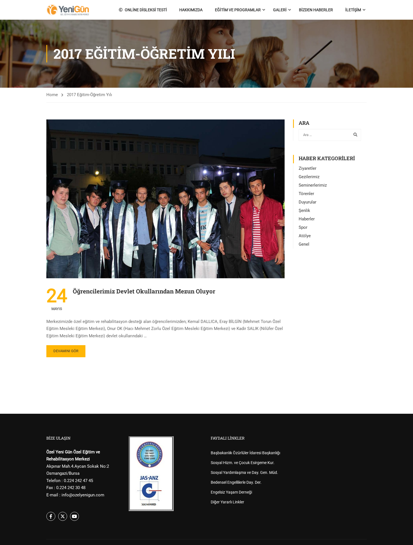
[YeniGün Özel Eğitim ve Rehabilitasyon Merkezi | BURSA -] (67, 10)
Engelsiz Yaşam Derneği (231, 492)
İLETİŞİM (353, 10)
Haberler (307, 218)
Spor (303, 227)
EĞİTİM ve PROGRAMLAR (238, 10)
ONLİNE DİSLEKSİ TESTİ (146, 10)
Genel (304, 244)
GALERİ (280, 10)
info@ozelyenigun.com (83, 494)
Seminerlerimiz (313, 185)
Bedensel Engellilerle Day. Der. (236, 482)
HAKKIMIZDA (191, 10)
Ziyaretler (307, 168)
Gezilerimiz (309, 176)
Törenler (306, 193)
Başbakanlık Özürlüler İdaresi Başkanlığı (245, 453)
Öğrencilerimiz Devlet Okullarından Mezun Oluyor (144, 291)
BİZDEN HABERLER (316, 10)
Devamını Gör (65, 351)
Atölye (305, 235)
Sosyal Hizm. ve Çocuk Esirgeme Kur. (242, 462)
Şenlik (304, 210)
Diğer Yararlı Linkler (227, 502)
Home (52, 94)
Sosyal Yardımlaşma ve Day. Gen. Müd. (244, 472)
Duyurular (307, 202)
